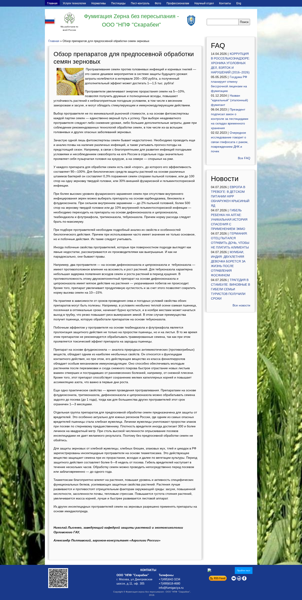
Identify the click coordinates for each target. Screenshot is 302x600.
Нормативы (98, 3)
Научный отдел (204, 3)
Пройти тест (243, 570)
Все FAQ (244, 158)
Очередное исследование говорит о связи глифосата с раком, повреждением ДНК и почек (229, 142)
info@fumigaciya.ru (171, 587)
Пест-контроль (140, 3)
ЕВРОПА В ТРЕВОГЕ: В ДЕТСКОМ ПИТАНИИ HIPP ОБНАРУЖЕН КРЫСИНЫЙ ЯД (230, 196)
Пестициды (118, 3)
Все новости (241, 305)
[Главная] (69, 18)
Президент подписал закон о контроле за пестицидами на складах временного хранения (229, 119)
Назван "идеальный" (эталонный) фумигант (229, 100)
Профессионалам (177, 3)
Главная (52, 3)
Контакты (225, 3)
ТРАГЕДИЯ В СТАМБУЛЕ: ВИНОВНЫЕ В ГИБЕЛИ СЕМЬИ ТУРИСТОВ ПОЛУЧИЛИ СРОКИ (230, 289)
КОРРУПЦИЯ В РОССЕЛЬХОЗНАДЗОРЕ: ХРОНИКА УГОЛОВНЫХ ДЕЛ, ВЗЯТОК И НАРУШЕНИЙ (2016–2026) (230, 63)
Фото (158, 3)
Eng (238, 3)
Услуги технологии (74, 3)
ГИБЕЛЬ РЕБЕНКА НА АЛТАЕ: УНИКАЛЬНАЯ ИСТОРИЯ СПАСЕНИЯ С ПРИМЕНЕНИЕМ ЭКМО (229, 219)
